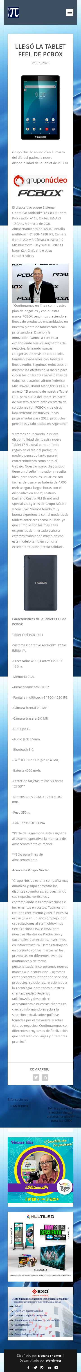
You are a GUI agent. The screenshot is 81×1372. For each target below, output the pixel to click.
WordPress (53, 1360)
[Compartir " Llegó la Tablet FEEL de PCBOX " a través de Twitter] (36, 1077)
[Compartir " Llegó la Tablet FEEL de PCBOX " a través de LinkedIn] (45, 1077)
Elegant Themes (49, 1356)
